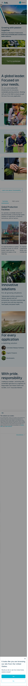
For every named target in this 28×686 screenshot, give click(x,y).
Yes (13, 676)
